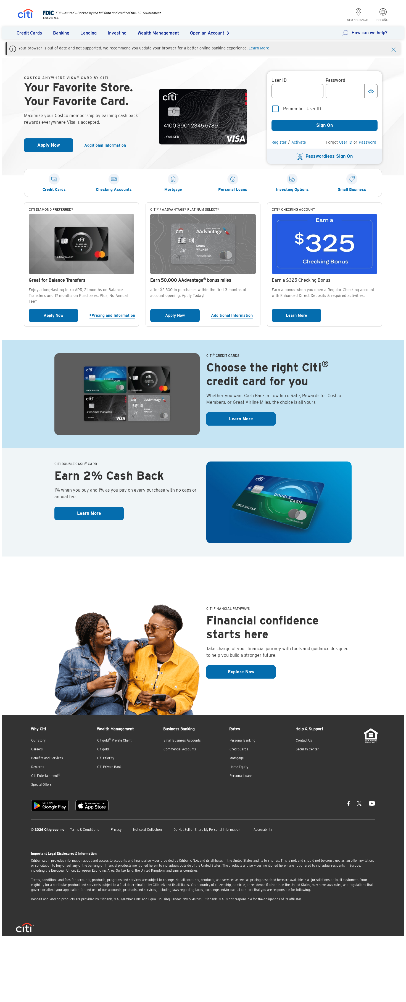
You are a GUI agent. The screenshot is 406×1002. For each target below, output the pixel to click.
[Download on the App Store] (92, 805)
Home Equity (239, 767)
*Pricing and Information (111, 315)
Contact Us (304, 740)
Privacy (116, 829)
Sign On (324, 125)
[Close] (393, 49)
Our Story (38, 740)
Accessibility (263, 829)
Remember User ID (302, 108)
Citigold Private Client (114, 740)
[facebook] (348, 803)
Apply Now (55, 147)
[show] (371, 91)
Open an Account (207, 33)
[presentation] (96, 17)
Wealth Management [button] (158, 33)
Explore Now (252, 671)
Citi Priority (105, 758)
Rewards (37, 767)
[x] (359, 803)
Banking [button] (61, 33)
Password (367, 142)
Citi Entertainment (45, 775)
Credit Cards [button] (29, 33)
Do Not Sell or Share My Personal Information (206, 829)
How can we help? (369, 32)
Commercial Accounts (180, 749)
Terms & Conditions (84, 829)
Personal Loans (241, 776)
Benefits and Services (47, 758)
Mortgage (237, 758)
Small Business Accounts (182, 740)
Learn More (259, 48)
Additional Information (107, 145)
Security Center (307, 749)
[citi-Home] (25, 14)
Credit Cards (239, 749)
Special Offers (41, 784)
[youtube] (372, 803)
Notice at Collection (147, 829)
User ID (345, 142)
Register (279, 142)
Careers (37, 749)
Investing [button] (117, 33)
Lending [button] (88, 33)
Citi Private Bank (109, 767)
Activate (298, 142)
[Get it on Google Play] (50, 805)
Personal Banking (242, 740)
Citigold (103, 749)
